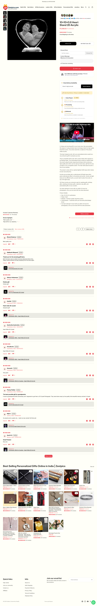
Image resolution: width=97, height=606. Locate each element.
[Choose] (15, 482)
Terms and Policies (48, 601)
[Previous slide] (4, 477)
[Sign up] (91, 579)
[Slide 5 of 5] (5, 28)
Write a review (85, 214)
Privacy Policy (28, 590)
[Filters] (82, 229)
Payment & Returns (29, 588)
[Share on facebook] (87, 244)
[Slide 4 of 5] (5, 25)
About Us (27, 582)
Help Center (6, 582)
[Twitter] (90, 601)
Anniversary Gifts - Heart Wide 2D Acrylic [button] (19, 316)
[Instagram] (85, 601)
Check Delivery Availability (70, 83)
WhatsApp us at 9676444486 (48, 1)
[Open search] (78, 229)
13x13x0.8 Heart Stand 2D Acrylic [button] (17, 426)
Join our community (8, 585)
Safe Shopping (28, 585)
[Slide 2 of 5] (5, 17)
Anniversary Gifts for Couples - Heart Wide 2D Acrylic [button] (22, 381)
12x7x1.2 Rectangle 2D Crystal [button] (16, 292)
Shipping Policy (29, 595)
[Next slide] (16, 477)
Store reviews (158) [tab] (19, 229)
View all (92, 466)
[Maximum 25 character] (66, 57)
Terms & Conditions (29, 593)
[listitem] (82, 7)
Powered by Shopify (15, 601)
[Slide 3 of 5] (5, 21)
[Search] (85, 7)
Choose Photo (64, 50)
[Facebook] (82, 601)
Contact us (5, 588)
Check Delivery (87, 86)
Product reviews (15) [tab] (9, 229)
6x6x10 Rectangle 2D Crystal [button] (16, 404)
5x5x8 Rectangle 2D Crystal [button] (16, 268)
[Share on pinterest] (93, 244)
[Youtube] (88, 601)
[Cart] (92, 7)
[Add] (45, 482)
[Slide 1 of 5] (5, 13)
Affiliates (5, 590)
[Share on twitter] (90, 244)
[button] (63, 32)
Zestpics (8, 601)
